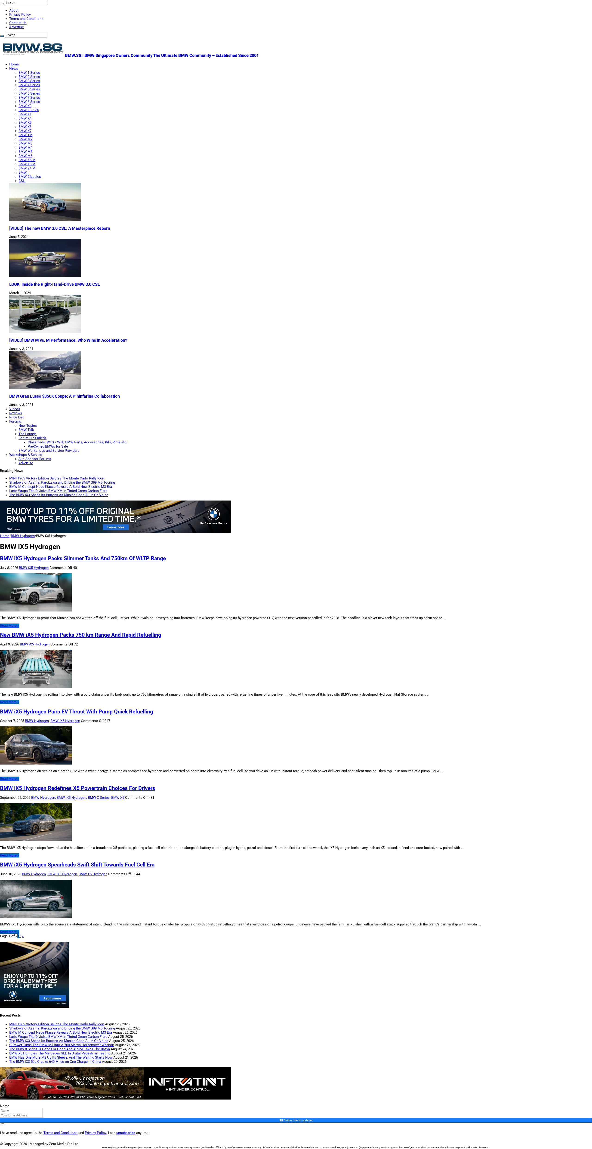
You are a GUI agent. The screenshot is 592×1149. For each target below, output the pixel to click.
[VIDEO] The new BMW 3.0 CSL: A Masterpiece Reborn (59, 228)
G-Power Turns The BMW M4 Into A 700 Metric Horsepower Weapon (61, 1045)
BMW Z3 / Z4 (28, 110)
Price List (16, 417)
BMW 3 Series (29, 81)
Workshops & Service (25, 455)
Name (4, 1106)
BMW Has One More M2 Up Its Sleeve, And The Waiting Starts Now (60, 1057)
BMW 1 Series (29, 73)
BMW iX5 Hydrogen (34, 568)
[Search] (2, 3)
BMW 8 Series (29, 102)
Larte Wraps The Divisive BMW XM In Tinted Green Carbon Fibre (58, 491)
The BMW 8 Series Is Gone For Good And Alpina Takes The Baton (59, 1049)
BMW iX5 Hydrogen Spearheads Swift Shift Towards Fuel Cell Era (77, 865)
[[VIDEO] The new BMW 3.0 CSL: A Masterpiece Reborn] (45, 220)
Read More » (9, 626)
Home (14, 64)
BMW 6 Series (29, 93)
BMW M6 (25, 156)
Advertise (16, 27)
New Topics (27, 426)
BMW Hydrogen (23, 536)
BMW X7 (24, 131)
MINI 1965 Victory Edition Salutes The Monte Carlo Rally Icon (56, 478)
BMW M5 (25, 152)
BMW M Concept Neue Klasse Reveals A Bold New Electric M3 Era (60, 487)
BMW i (23, 172)
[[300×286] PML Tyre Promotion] (34, 1007)
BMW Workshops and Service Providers (48, 451)
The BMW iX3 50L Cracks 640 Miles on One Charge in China (55, 1062)
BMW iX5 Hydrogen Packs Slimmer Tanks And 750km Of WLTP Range (83, 558)
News (13, 68)
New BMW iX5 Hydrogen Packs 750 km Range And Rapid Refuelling (80, 635)
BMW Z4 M (26, 168)
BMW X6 (24, 127)
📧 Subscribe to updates (296, 1120)
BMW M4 (25, 147)
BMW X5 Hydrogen (93, 874)
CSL (21, 181)
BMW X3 (24, 106)
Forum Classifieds (32, 438)
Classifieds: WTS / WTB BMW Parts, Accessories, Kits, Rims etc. (77, 442)
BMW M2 (25, 139)
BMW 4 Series (29, 85)
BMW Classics (29, 177)
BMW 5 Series (29, 89)
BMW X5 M (26, 160)
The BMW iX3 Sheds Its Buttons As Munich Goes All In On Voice (58, 495)
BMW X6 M (26, 164)
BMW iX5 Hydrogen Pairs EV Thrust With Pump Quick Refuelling (76, 712)
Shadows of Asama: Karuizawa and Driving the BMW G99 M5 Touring (62, 482)
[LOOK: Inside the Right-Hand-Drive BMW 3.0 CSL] (45, 276)
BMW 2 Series (29, 77)
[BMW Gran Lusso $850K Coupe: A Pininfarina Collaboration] (45, 388)
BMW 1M (25, 135)
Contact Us (18, 23)
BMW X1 (24, 114)
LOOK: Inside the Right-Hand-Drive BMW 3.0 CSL (54, 284)
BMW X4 (24, 118)
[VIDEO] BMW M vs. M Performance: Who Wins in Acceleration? (68, 340)
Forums (15, 421)
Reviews (15, 413)
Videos (14, 409)
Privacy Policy (20, 14)
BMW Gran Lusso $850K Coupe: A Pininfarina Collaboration (64, 396)
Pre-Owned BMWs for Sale (48, 446)
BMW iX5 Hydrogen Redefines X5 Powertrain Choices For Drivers (77, 788)
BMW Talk (26, 430)
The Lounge (27, 434)
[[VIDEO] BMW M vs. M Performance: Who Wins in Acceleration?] (45, 332)
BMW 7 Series (29, 97)
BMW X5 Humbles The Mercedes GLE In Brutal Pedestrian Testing (59, 1053)
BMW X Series (99, 798)
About (13, 10)
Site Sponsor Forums (34, 459)
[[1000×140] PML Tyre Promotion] (115, 532)
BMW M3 (25, 143)
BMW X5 (24, 122)
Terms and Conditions (26, 19)
